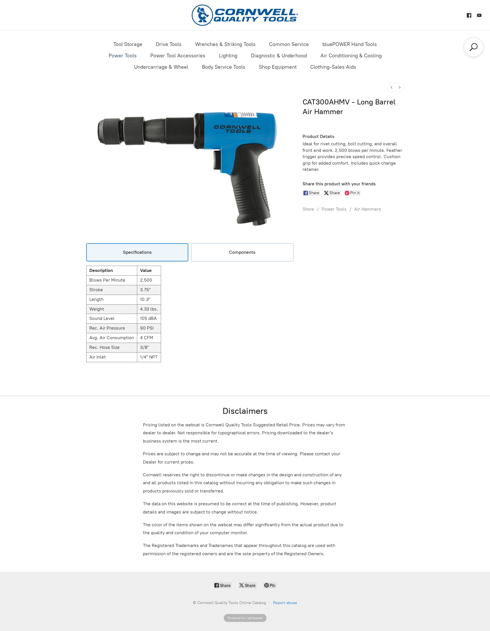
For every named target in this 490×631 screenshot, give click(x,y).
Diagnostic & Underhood (279, 56)
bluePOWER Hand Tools (349, 44)
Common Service (289, 44)
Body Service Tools (223, 67)
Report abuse (285, 602)
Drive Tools (168, 44)
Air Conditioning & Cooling (351, 56)
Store (308, 209)
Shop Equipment (278, 67)
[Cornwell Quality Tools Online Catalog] (245, 15)
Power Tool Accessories (177, 56)
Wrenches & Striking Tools (225, 44)
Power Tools (123, 56)
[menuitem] (392, 87)
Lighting (228, 56)
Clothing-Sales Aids (333, 67)
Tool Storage (127, 44)
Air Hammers (367, 209)
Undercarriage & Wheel (161, 67)
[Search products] (473, 47)
